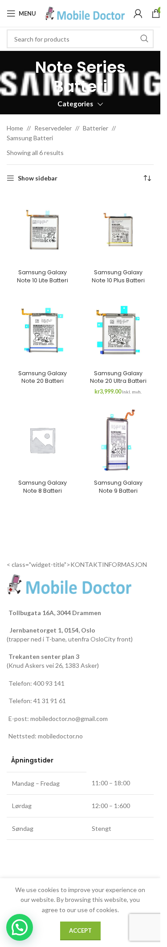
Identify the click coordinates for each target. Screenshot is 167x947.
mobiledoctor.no (60, 736)
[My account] (138, 13)
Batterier (95, 128)
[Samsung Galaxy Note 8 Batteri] (42, 440)
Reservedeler (53, 128)
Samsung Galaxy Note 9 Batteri (118, 486)
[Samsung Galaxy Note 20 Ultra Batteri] (118, 330)
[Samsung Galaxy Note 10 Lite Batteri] (42, 229)
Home (15, 128)
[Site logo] (85, 13)
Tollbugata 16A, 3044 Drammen (54, 612)
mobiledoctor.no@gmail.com (69, 718)
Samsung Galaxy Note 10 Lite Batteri (42, 276)
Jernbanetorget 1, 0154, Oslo (51, 630)
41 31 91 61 (49, 700)
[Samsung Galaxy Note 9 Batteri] (118, 440)
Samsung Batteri (30, 138)
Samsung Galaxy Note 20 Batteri (42, 377)
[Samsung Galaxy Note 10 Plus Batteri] (118, 229)
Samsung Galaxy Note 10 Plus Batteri (118, 276)
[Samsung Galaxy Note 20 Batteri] (42, 330)
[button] (19, 927)
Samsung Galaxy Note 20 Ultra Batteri (118, 377)
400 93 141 (49, 683)
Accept (80, 930)
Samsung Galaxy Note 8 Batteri (42, 486)
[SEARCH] (144, 38)
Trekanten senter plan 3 (43, 656)
